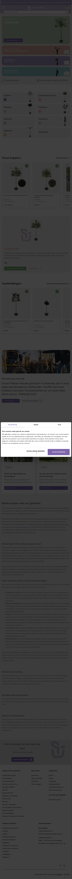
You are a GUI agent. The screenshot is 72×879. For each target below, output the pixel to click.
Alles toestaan (58, 452)
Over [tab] (59, 424)
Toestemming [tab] (12, 424)
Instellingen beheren (36, 451)
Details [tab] (36, 424)
